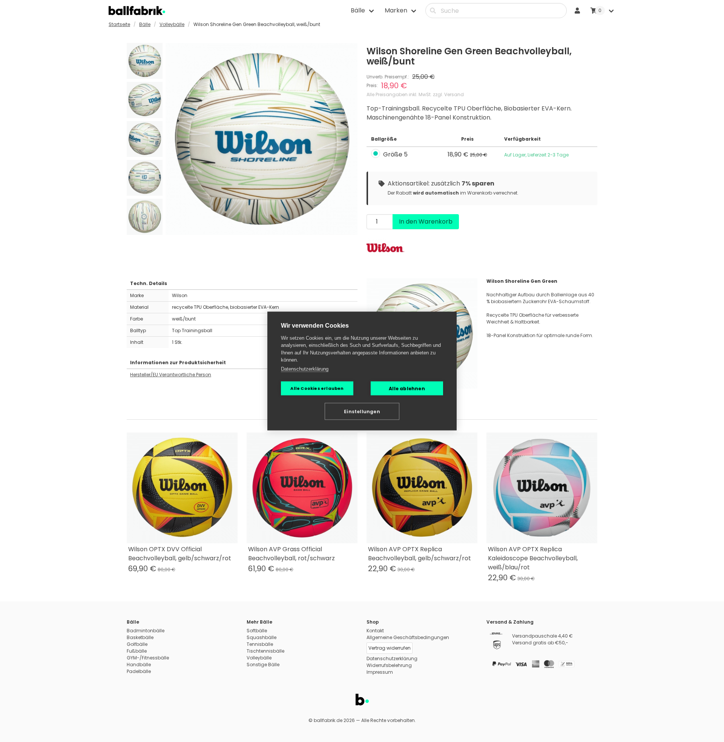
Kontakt (375, 630)
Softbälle (257, 630)
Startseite (119, 24)
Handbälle (139, 664)
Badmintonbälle (145, 630)
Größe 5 (395, 154)
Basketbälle (140, 637)
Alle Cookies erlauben (317, 388)
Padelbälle (139, 671)
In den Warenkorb (425, 221)
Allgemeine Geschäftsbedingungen (408, 637)
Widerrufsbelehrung (389, 665)
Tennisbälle (260, 644)
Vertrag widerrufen (389, 648)
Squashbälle (261, 637)
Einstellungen (362, 411)
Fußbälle (137, 651)
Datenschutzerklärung (304, 368)
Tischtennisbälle (265, 651)
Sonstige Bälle (263, 664)
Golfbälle (137, 644)
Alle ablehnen (407, 388)
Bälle (144, 24)
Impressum (380, 672)
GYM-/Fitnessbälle (148, 658)
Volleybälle (172, 24)
